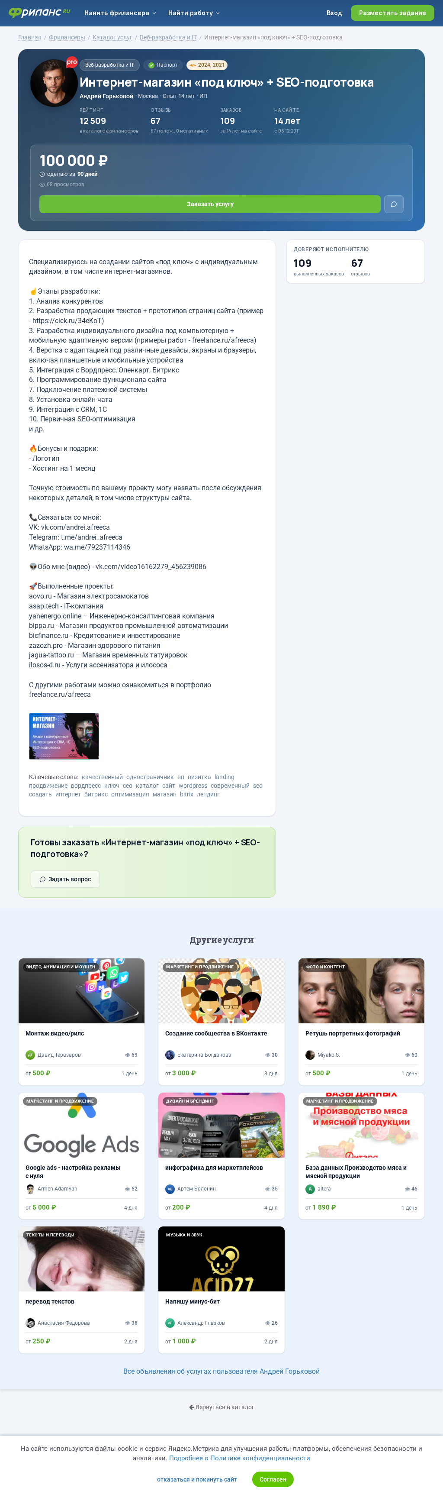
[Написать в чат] (394, 204)
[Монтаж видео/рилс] (81, 1021)
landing (224, 776)
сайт (168, 785)
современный (230, 785)
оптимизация (130, 794)
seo (258, 785)
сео (127, 785)
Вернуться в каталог (224, 1407)
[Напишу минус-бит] (221, 1289)
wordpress (193, 785)
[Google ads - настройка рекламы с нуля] (81, 1156)
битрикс (96, 794)
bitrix (186, 794)
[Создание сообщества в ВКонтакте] (221, 1021)
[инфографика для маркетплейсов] (221, 1156)
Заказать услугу (210, 204)
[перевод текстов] (81, 1289)
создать (40, 794)
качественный (102, 776)
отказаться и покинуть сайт (197, 1479)
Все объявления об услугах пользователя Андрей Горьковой (221, 1371)
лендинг (208, 794)
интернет (68, 794)
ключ (111, 785)
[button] (308, 990)
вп (180, 776)
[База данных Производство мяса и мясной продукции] (361, 1156)
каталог (147, 785)
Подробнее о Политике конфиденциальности (239, 1458)
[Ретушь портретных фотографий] (361, 1021)
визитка (199, 776)
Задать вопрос (69, 879)
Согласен (273, 1479)
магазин (165, 794)
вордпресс (86, 785)
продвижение (48, 785)
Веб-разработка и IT (109, 65)
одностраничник (150, 776)
